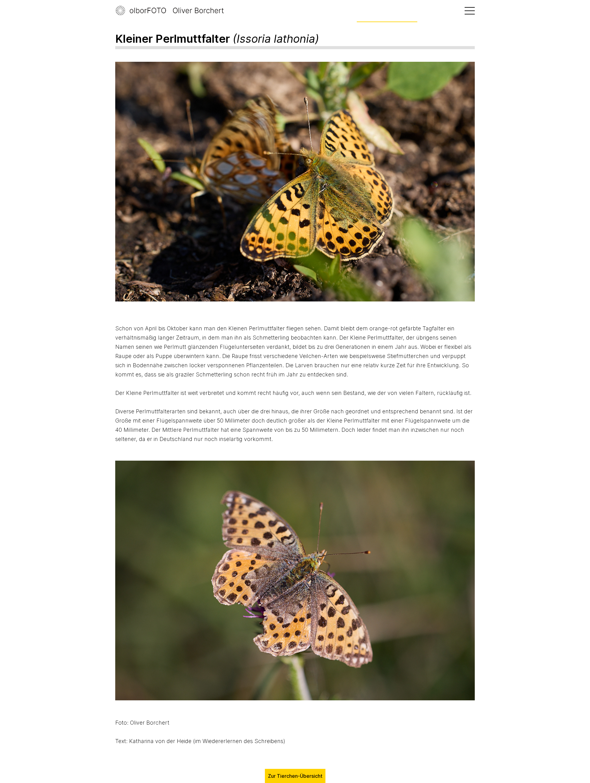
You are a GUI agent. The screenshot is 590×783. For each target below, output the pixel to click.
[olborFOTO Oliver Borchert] (176, 10)
